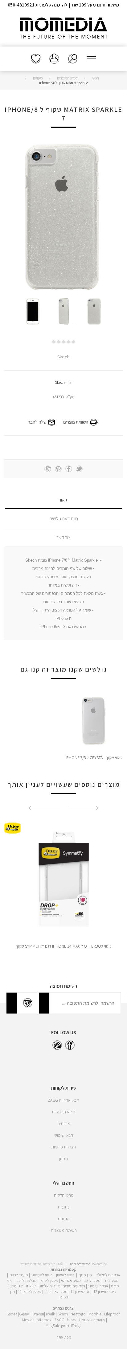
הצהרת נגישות (63, 1112)
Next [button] (43, 808)
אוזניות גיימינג (20, 1286)
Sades (11, 1314)
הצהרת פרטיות (63, 1147)
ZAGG (59, 1320)
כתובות (64, 1207)
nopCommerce (80, 1264)
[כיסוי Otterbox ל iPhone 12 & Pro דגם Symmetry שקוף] (63, 879)
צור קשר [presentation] (63, 537)
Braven (38, 1314)
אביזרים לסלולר (108, 1275)
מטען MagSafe (57, 1325)
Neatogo (78, 1314)
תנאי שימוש (63, 1135)
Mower (28, 1320)
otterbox (43, 1320)
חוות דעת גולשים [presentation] (63, 518)
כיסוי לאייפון (65, 1275)
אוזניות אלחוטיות (47, 1286)
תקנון (63, 1158)
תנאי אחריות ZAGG (63, 1100)
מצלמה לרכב (26, 1280)
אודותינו (63, 1123)
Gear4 (24, 1314)
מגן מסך (85, 1275)
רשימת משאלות (35, 59)
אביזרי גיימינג (98, 1286)
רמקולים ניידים (74, 1286)
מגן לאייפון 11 (80, 1291)
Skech (60, 382)
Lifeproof (112, 1314)
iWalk (50, 1314)
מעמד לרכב (19, 1275)
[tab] (63, 499)
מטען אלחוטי (71, 1280)
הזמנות (64, 1218)
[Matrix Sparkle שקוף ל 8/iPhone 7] (94, 311)
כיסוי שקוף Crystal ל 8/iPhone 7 (93, 757)
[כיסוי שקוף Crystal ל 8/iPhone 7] (94, 721)
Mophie (94, 1314)
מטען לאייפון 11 (56, 1291)
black (71, 1320)
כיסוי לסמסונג (41, 1275)
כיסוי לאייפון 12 (104, 1291)
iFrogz (76, 1325)
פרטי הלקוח (63, 1195)
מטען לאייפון (48, 1280)
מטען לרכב (92, 1280)
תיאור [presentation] (63, 500)
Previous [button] (83, 808)
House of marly (92, 1320)
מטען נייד (111, 1280)
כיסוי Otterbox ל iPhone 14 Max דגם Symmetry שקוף (63, 946)
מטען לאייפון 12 (29, 1291)
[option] (94, 311)
